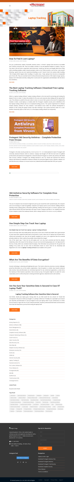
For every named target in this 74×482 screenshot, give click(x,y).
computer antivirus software (28, 402)
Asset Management (14, 327)
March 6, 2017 (16, 142)
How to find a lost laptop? (22, 58)
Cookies (40, 480)
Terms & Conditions (43, 471)
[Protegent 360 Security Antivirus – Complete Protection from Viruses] (34, 126)
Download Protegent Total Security (47, 464)
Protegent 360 (19, 409)
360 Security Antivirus (22, 395)
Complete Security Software (39, 143)
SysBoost (11, 375)
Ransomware (60, 409)
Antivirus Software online (32, 397)
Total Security (23, 147)
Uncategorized (13, 380)
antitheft (52, 395)
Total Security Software (39, 411)
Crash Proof (49, 143)
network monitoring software (45, 406)
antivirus (58, 395)
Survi (11, 61)
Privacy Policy (54, 480)
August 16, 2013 (17, 262)
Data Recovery (13, 342)
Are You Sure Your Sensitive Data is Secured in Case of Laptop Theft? (34, 287)
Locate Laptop (25, 406)
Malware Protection (34, 406)
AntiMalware (39, 395)
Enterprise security (30, 145)
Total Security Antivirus (28, 411)
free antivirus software (45, 404)
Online (54, 406)
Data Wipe (11, 345)
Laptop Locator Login (43, 456)
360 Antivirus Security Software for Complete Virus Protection (33, 194)
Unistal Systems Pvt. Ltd (37, 152)
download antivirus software (25, 404)
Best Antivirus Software (15, 400)
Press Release (13, 368)
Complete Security (56, 400)
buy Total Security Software (46, 400)
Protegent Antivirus (27, 409)
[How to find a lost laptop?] (37, 41)
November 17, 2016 (17, 197)
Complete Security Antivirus (16, 402)
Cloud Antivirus (29, 143)
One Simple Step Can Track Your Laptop (27, 223)
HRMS (10, 355)
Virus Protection (49, 411)
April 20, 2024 (16, 61)
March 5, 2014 (16, 225)
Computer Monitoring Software (17, 335)
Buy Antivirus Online (34, 400)
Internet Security (39, 145)
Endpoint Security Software (20, 145)
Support (61, 480)
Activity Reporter (13, 143)
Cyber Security (55, 143)
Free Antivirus (36, 404)
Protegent (12, 409)
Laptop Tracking (23, 61)
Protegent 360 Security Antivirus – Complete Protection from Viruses (35, 138)
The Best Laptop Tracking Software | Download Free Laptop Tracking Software (36, 89)
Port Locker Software (48, 199)
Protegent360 (17, 147)
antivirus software (22, 397)
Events (11, 352)
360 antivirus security (51, 211)
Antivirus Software (21, 143)
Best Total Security (25, 400)
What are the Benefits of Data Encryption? (29, 259)
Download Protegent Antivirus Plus (47, 459)
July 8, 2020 (15, 92)
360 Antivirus (13, 395)
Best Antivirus (55, 397)
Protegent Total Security (51, 409)
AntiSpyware (46, 395)
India (53, 404)
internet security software (15, 406)
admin (11, 142)
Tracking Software (32, 247)
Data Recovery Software (55, 402)
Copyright (46, 480)
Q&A (10, 373)
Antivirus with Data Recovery (45, 397)
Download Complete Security (45, 466)
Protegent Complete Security (39, 409)
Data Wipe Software (14, 404)
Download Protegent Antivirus (45, 461)
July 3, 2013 (16, 290)
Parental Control (55, 145)
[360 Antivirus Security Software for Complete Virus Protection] (33, 181)
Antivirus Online (13, 397)
